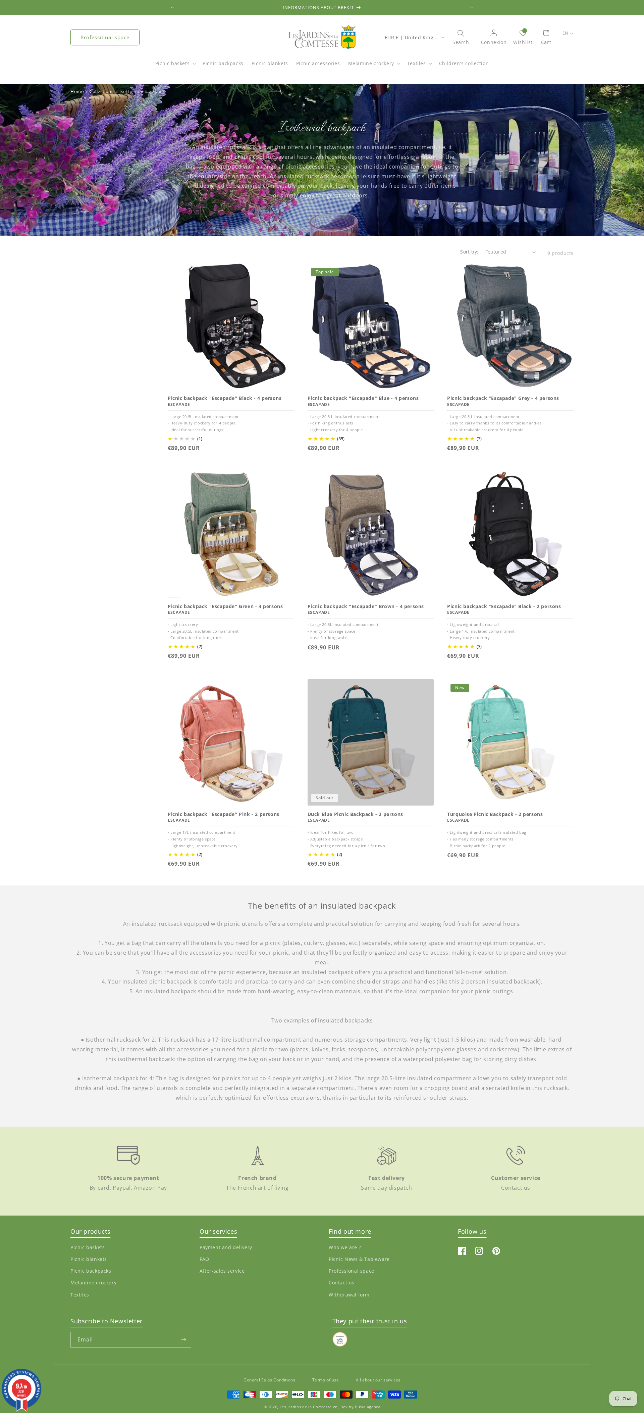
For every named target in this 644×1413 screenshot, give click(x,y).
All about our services (378, 1380)
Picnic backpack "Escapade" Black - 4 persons (224, 398)
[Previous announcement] (172, 7)
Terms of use (325, 1380)
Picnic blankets (88, 1259)
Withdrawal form (349, 1294)
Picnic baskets (172, 63)
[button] (175, 66)
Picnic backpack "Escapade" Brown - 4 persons (366, 606)
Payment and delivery (226, 1247)
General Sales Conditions (269, 1380)
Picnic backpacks (90, 1271)
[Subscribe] (183, 1340)
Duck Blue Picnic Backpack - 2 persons (355, 814)
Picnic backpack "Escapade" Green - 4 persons (225, 606)
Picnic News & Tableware (359, 1259)
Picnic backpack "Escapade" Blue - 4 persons (363, 398)
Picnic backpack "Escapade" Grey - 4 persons (503, 398)
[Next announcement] (471, 7)
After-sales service (222, 1271)
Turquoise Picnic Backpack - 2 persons (495, 814)
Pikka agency (367, 1406)
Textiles (416, 63)
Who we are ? (345, 1247)
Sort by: (469, 251)
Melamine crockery (371, 63)
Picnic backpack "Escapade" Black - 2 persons (504, 606)
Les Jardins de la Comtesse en (309, 1406)
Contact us (342, 1282)
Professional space (104, 37)
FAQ (204, 1259)
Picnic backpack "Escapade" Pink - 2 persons (223, 814)
